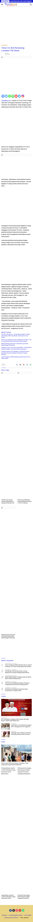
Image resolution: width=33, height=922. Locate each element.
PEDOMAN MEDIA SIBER (16, 915)
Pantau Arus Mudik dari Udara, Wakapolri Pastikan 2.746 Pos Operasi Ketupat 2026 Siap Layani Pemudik (16, 340)
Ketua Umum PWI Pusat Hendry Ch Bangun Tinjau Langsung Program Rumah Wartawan (14, 764)
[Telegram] (19, 96)
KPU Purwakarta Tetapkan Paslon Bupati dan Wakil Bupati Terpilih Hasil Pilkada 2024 (15, 720)
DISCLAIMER (27, 915)
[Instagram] (22, 96)
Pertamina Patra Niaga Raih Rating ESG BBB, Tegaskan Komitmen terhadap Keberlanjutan (24, 897)
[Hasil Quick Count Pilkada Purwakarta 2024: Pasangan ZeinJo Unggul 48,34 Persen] (5, 726)
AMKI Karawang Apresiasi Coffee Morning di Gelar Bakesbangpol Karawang (14, 344)
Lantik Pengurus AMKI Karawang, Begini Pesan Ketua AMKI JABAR (15, 357)
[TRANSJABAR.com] (11, 4)
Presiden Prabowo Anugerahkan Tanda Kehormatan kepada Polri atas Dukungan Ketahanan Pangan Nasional (15, 353)
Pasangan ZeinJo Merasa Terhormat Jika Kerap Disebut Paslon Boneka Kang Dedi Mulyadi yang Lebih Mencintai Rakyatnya (21, 733)
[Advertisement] (16, 23)
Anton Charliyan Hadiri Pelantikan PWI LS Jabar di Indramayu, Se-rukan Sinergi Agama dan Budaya (18, 665)
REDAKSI (4, 915)
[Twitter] (6, 96)
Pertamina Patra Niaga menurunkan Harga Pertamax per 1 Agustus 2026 (16, 689)
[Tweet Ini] (20, 364)
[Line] (12, 96)
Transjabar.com (6, 100)
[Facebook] (2, 96)
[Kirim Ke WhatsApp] (30, 364)
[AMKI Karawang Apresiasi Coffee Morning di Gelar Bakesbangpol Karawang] (8, 570)
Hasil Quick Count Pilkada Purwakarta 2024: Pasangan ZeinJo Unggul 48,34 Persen (21, 726)
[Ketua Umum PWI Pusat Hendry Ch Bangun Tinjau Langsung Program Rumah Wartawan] (16, 753)
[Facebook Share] (17, 364)
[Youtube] (16, 96)
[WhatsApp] (23, 910)
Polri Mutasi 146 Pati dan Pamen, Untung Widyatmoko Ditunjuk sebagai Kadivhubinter (17, 671)
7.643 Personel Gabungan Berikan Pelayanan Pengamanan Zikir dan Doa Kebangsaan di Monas (17, 683)
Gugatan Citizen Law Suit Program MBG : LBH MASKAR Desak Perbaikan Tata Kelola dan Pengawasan (16, 348)
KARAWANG (4, 45)
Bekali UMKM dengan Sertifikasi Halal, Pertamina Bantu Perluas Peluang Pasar (18, 677)
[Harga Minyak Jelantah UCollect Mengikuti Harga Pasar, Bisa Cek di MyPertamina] (8, 830)
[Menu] (2, 4)
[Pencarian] (31, 4)
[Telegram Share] (27, 364)
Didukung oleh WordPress (11, 917)
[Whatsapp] (9, 96)
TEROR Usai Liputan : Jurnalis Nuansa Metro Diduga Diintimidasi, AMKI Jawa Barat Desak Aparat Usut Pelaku (15, 336)
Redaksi (7, 53)
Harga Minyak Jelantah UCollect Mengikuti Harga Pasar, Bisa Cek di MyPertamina (8, 897)
